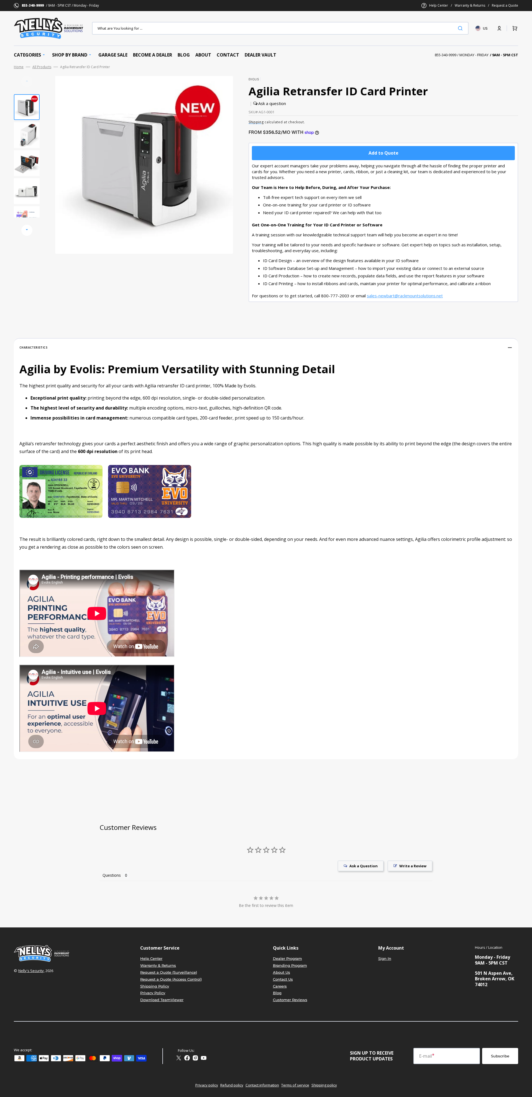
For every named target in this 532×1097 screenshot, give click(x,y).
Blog (277, 993)
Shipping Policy (154, 986)
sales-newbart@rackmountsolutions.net (405, 295)
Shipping (256, 122)
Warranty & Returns (470, 5)
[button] (499, 28)
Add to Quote (383, 153)
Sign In (384, 958)
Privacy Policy (152, 993)
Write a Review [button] (412, 865)
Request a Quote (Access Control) (171, 979)
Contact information (262, 1085)
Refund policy (231, 1085)
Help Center (438, 5)
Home (19, 67)
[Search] (461, 28)
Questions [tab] (112, 875)
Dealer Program (287, 958)
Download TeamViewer (161, 1000)
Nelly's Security (31, 970)
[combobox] (280, 28)
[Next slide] (26, 230)
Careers (280, 986)
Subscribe (500, 1056)
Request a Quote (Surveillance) (168, 972)
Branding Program (290, 965)
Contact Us (283, 979)
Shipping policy (324, 1085)
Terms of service (295, 1085)
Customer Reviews (290, 1000)
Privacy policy (206, 1085)
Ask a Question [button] (363, 865)
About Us (281, 972)
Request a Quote (505, 5)
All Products (41, 67)
